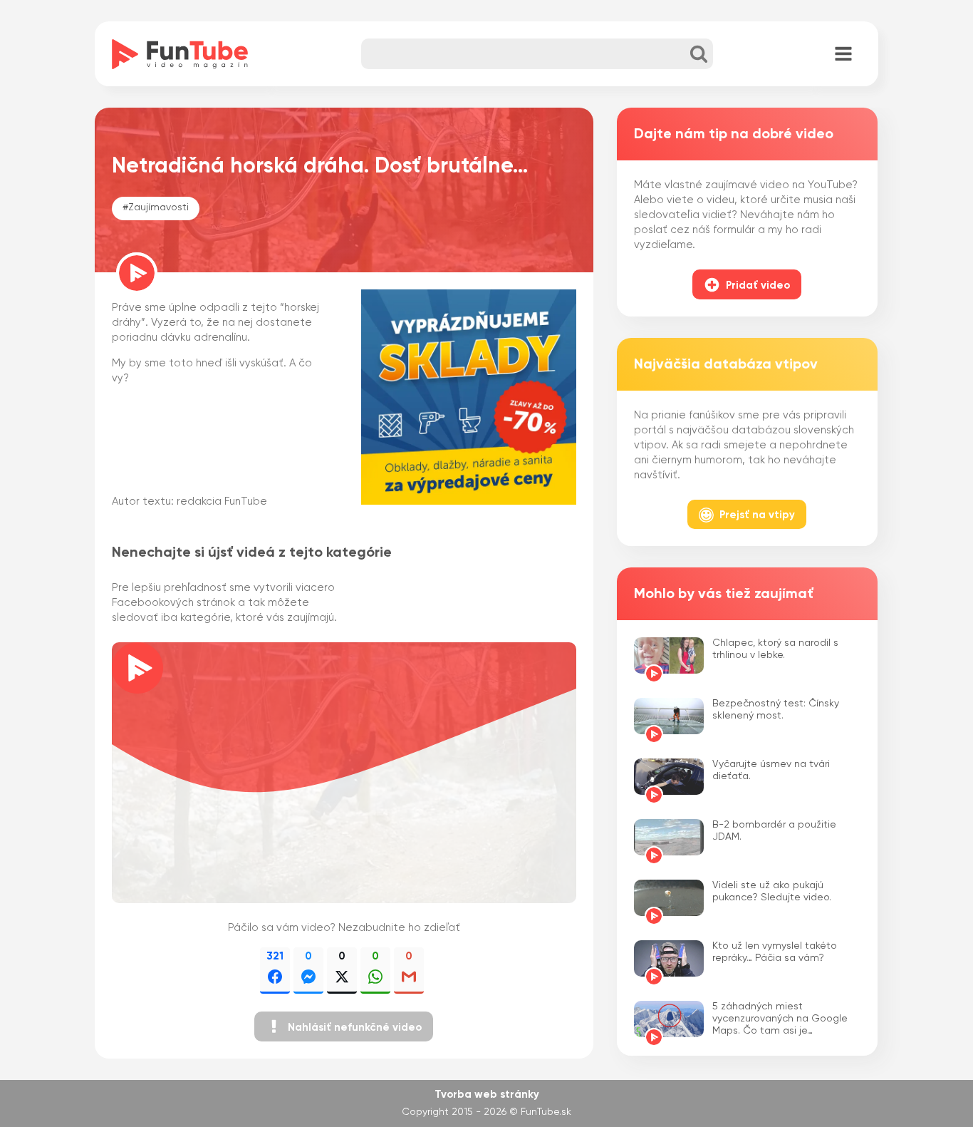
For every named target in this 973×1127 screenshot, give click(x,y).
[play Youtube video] (344, 772)
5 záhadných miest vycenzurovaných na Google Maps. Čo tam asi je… (780, 1019)
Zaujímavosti (158, 207)
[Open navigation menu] (843, 54)
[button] (343, 1026)
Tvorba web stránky (487, 1094)
